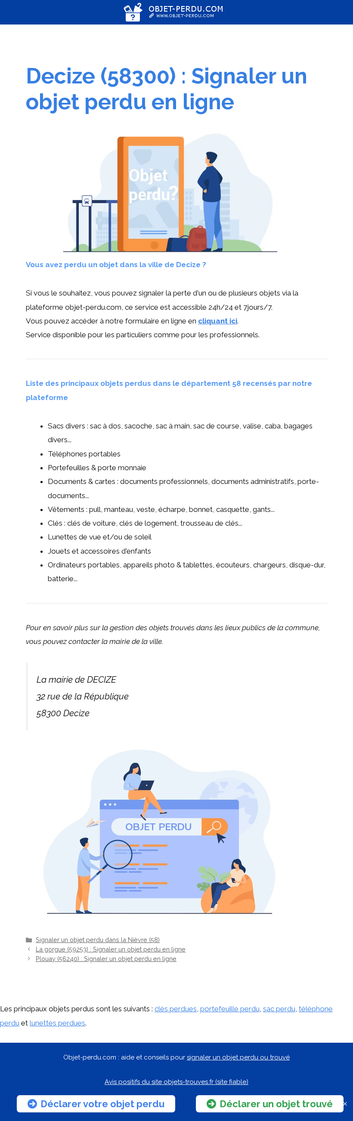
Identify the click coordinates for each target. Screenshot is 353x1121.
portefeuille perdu (230, 1008)
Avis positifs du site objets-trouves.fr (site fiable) (176, 1082)
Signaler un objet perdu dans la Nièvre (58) (98, 939)
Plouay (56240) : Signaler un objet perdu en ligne (106, 958)
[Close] (345, 1104)
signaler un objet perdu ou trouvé (238, 1057)
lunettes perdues (57, 1023)
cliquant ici (217, 321)
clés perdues (176, 1008)
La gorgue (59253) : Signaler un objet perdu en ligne (111, 949)
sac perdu (279, 1008)
